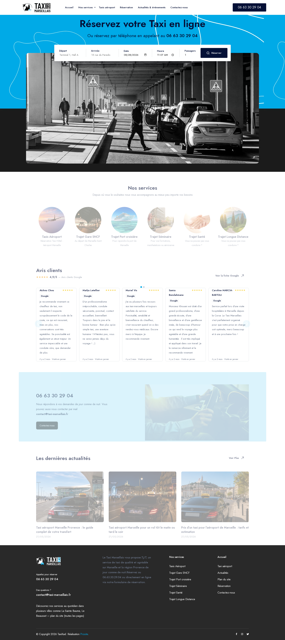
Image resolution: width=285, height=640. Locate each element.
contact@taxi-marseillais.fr (53, 595)
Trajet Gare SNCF (179, 573)
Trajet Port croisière (180, 579)
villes (49, 611)
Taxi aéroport (225, 566)
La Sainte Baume (71, 611)
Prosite (84, 634)
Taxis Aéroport (177, 566)
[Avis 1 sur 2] (141, 287)
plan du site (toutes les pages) (67, 616)
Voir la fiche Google (227, 273)
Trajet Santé (175, 592)
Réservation (224, 586)
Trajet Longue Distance (182, 599)
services (58, 606)
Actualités (223, 573)
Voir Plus (234, 455)
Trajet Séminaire (178, 586)
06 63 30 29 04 (249, 7)
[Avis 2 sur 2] (144, 287)
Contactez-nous (226, 592)
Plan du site (224, 579)
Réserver (216, 53)
